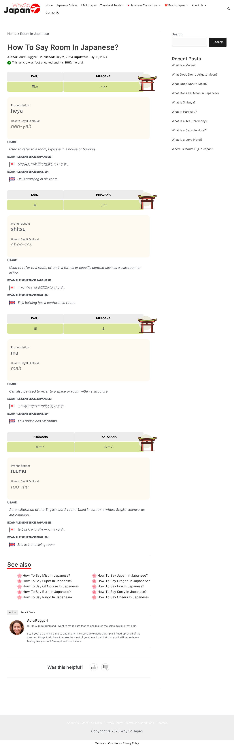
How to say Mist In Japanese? (46, 575)
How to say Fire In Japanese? (120, 586)
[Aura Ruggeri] (17, 627)
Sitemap (162, 723)
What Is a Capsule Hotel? (189, 130)
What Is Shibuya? (183, 102)
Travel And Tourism (111, 5)
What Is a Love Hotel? (187, 139)
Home (49, 5)
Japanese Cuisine (66, 5)
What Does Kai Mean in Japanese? (195, 93)
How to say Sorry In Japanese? (122, 592)
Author (12, 612)
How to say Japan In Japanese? (122, 575)
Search (177, 34)
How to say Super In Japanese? (47, 581)
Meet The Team (92, 723)
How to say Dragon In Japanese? (123, 581)
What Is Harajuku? (184, 112)
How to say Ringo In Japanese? (47, 597)
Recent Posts (27, 612)
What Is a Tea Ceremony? (189, 121)
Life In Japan (89, 5)
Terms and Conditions (139, 723)
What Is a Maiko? (183, 65)
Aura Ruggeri (28, 57)
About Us (197, 5)
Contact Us (52, 12)
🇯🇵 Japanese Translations (142, 5)
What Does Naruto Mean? (189, 84)
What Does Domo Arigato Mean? (194, 74)
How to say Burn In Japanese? (47, 592)
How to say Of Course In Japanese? (51, 586)
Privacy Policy (114, 723)
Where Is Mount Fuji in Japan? (192, 149)
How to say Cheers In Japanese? (123, 597)
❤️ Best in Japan (175, 5)
